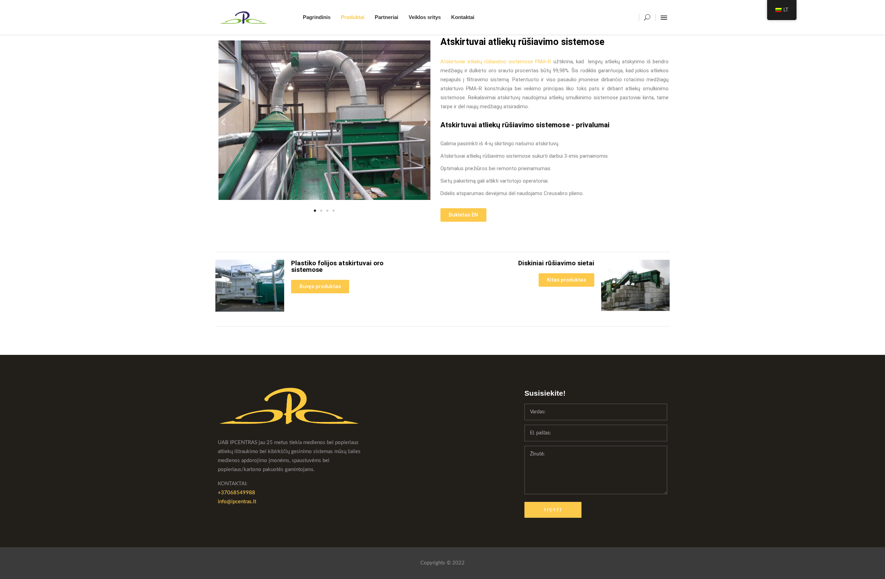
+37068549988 (236, 492)
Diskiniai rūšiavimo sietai (556, 263)
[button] (223, 121)
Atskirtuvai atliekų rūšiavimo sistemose (522, 41)
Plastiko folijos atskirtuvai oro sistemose (337, 266)
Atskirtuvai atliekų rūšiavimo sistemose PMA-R (495, 61)
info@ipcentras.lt (237, 501)
